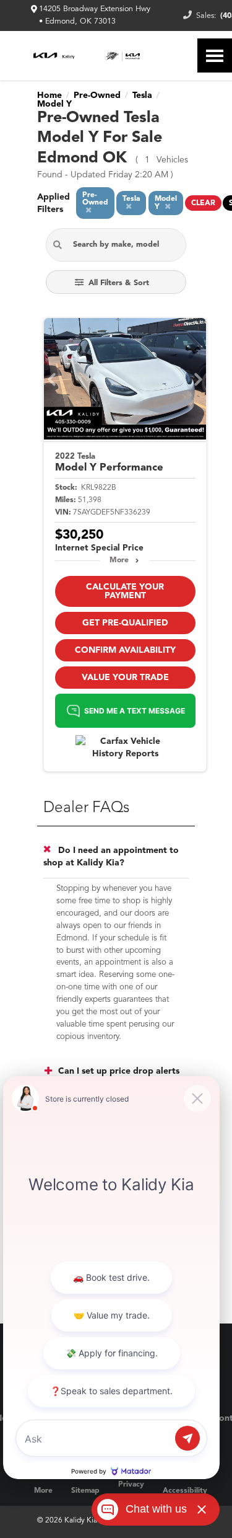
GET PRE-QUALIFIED (125, 623)
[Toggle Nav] (214, 55)
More (119, 560)
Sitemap (85, 1491)
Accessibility (185, 1491)
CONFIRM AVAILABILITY (125, 650)
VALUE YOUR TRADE (125, 677)
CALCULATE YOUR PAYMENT (125, 591)
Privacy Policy (131, 1491)
